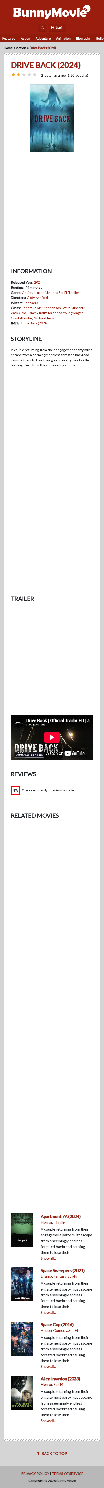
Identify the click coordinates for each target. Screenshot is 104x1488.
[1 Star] (13, 74)
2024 (38, 282)
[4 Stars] (29, 74)
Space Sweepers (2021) (63, 1270)
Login (58, 27)
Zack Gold (18, 313)
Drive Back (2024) (34, 323)
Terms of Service (67, 1474)
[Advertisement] (52, 206)
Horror (39, 292)
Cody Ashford (37, 298)
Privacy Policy (35, 1474)
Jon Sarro (31, 303)
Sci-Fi (63, 292)
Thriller (73, 292)
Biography (83, 38)
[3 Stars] (24, 74)
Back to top (53, 1453)
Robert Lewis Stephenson (41, 308)
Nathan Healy (44, 318)
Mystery (51, 292)
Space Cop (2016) (57, 1324)
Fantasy (59, 1276)
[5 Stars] (34, 74)
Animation (63, 38)
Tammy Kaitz (37, 313)
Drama (46, 1276)
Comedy (60, 1330)
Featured (8, 38)
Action (25, 38)
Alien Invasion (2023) (60, 1378)
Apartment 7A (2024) (61, 1216)
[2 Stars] (18, 74)
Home (8, 48)
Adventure (43, 38)
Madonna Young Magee (66, 313)
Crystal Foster (21, 318)
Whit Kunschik (73, 308)
